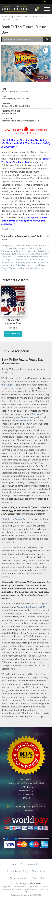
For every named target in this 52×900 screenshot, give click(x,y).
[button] (45, 50)
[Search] (47, 39)
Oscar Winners (13, 248)
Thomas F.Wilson (36, 407)
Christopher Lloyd (22, 253)
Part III (47, 262)
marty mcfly (14, 262)
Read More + (7, 229)
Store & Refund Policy (17, 871)
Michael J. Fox (41, 522)
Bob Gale (6, 427)
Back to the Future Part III (31, 607)
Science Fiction (35, 248)
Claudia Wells (36, 253)
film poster (43, 256)
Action (14, 245)
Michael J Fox (31, 262)
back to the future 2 (30, 251)
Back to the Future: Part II (15, 519)
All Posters (32, 245)
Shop (11, 16)
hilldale (4, 259)
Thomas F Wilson (8, 268)
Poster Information (30, 864)
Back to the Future (22, 420)
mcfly (23, 262)
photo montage (8, 265)
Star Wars (37, 414)
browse (39, 130)
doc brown (21, 256)
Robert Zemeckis (23, 265)
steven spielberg (38, 265)
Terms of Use (38, 871)
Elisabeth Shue (9, 529)
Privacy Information (19, 878)
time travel (21, 268)
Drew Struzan (28, 16)
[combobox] (22, 39)
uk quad (30, 268)
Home (4, 16)
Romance (24, 248)
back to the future (14, 251)
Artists (18, 16)
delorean (12, 256)
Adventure (22, 245)
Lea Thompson (31, 259)
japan (10, 259)
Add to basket (13, 333)
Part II (40, 262)
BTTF (11, 253)
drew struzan (32, 256)
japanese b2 (19, 259)
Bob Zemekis (22, 427)
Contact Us (38, 878)
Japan (3, 248)
